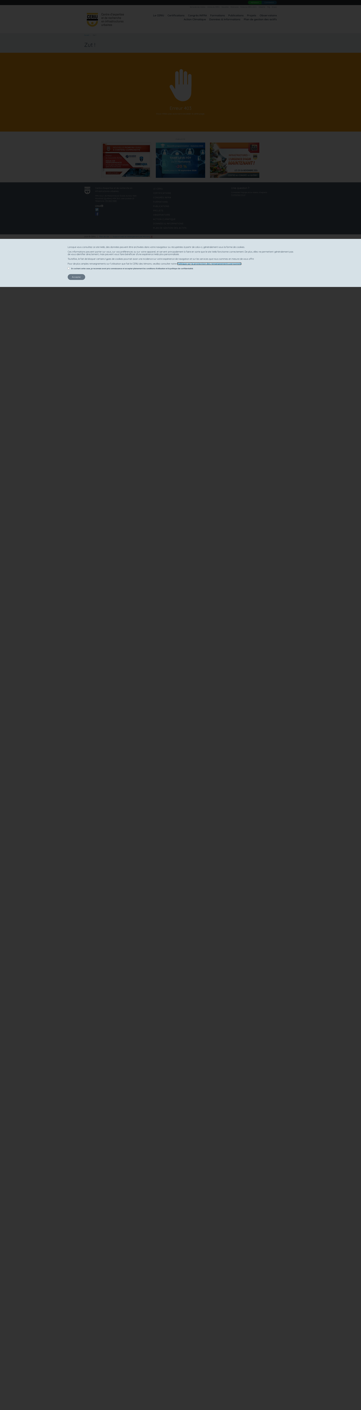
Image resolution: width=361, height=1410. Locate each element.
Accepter (76, 277)
